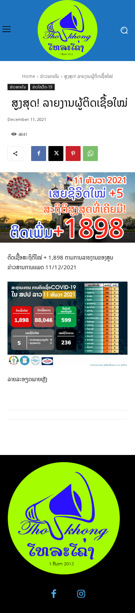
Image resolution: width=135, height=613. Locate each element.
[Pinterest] (73, 153)
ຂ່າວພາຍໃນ (49, 76)
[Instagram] (81, 594)
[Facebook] (38, 153)
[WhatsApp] (90, 153)
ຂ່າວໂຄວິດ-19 (42, 86)
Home (28, 76)
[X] (55, 153)
